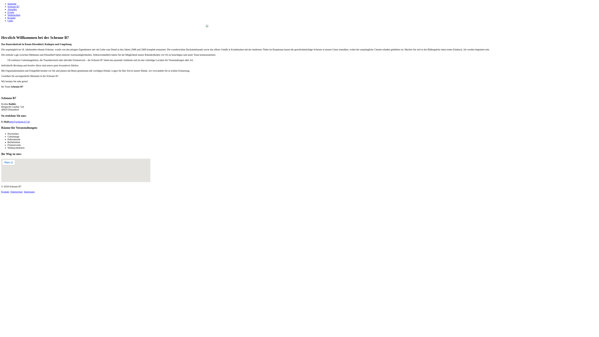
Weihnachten (13, 15)
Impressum (29, 191)
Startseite (11, 3)
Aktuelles (12, 9)
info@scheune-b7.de (19, 121)
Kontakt (11, 18)
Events (10, 12)
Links (10, 20)
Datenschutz (16, 191)
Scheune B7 (13, 6)
